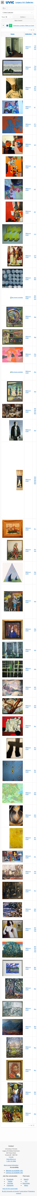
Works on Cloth (28, 47)
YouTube (10, 1183)
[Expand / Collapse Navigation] (2, 2)
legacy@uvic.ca (11, 1159)
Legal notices (23, 1191)
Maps (26, 1185)
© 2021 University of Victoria (10, 1191)
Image (12, 34)
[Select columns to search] (4, 8)
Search (26, 1179)
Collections (28, 34)
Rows (3, 17)
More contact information (11, 1165)
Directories (26, 1183)
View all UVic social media (10, 1188)
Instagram (10, 1185)
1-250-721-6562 (11, 1161)
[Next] (33, 30)
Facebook (10, 1179)
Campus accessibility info (14, 1172)
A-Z (26, 1181)
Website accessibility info (14, 1170)
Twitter (10, 1181)
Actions (22, 17)
